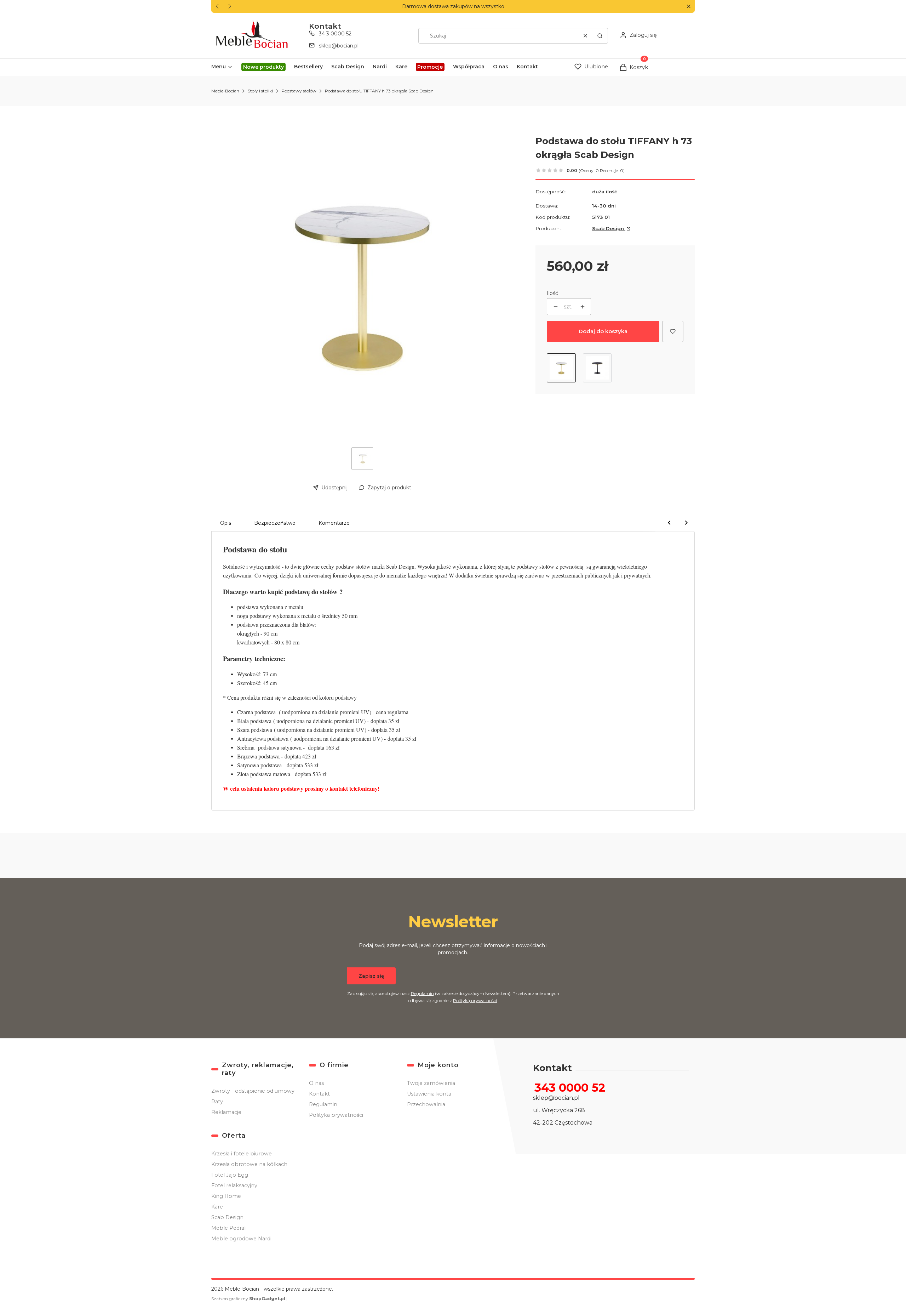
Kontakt (319, 1094)
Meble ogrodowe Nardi (241, 1238)
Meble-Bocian (225, 90)
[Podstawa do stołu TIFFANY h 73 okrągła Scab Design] (561, 367)
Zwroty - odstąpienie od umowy (252, 1091)
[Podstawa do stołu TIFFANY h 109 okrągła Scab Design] (597, 367)
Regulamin (422, 993)
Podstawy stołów (298, 90)
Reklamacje (226, 1112)
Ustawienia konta (429, 1094)
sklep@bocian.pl (339, 45)
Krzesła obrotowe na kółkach (249, 1164)
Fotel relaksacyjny (234, 1185)
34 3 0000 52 (335, 33)
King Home (226, 1196)
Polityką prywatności (475, 1000)
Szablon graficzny (248, 1298)
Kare (217, 1207)
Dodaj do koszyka (603, 331)
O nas (316, 1083)
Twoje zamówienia (431, 1083)
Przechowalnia (426, 1104)
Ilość (552, 293)
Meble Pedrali (229, 1228)
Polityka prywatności (336, 1115)
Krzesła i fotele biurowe (241, 1153)
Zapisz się (371, 976)
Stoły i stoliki (260, 90)
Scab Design (608, 228)
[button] (688, 6)
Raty (217, 1101)
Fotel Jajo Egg (229, 1175)
